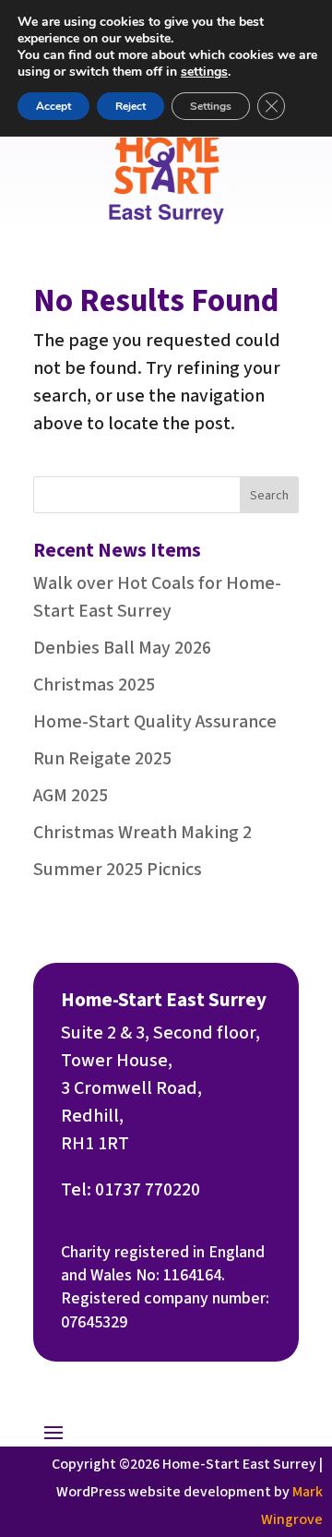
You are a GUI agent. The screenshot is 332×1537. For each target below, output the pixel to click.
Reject (130, 106)
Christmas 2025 (94, 685)
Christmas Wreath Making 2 (142, 833)
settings (204, 72)
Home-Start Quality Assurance (155, 722)
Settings (210, 106)
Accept (53, 106)
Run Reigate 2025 (102, 759)
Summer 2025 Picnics (117, 870)
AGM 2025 (70, 796)
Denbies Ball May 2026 (122, 648)
